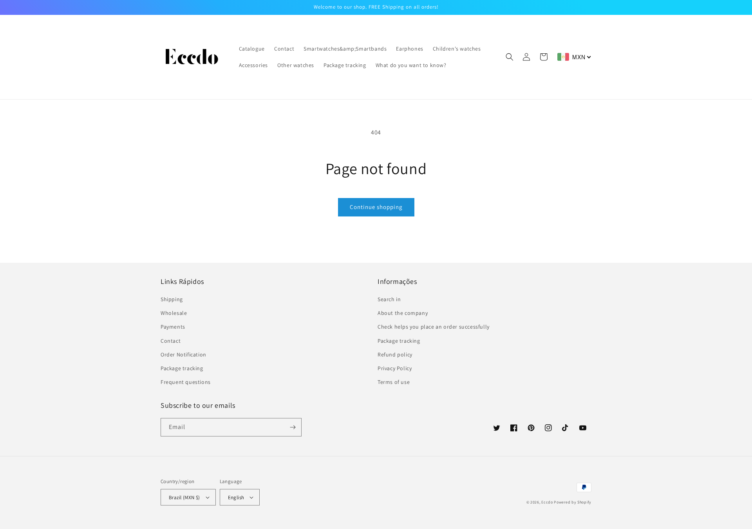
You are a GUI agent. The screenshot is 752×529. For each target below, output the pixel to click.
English (236, 497)
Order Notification (183, 354)
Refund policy (395, 354)
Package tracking (182, 368)
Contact (171, 340)
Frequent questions (186, 381)
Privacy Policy (395, 368)
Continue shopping (376, 207)
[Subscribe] (292, 427)
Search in (389, 299)
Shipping (172, 299)
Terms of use (394, 381)
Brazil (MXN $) (184, 497)
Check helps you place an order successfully (434, 326)
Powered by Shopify (572, 502)
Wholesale (174, 312)
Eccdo (547, 502)
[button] (509, 56)
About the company (403, 312)
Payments (173, 326)
